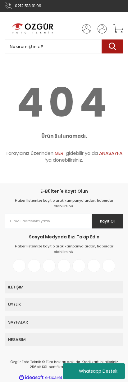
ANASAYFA (110, 153)
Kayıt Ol (107, 221)
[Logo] (33, 28)
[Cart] (116, 29)
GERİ (60, 153)
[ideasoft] (31, 377)
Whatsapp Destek (98, 371)
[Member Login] (84, 29)
